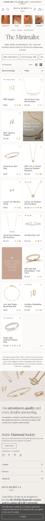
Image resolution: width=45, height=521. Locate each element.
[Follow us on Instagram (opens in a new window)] (3, 455)
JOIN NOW (9, 446)
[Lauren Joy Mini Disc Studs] (12, 190)
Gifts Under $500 (10, 57)
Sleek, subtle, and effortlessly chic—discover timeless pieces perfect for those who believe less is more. (22, 47)
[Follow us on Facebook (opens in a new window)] (9, 455)
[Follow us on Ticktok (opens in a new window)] (20, 455)
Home (13, 30)
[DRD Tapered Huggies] (12, 121)
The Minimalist (22, 36)
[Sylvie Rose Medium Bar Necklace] (12, 224)
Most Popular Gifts (29, 57)
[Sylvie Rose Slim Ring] (12, 155)
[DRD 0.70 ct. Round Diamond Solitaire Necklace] (33, 155)
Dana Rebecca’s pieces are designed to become (21, 499)
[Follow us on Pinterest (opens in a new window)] (15, 455)
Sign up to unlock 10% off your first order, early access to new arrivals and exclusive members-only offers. (22, 440)
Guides (19, 30)
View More (26, 366)
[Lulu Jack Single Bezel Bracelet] (12, 293)
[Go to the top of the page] (41, 346)
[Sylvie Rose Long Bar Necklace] (33, 88)
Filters (26, 71)
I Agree (22, 517)
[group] (12, 93)
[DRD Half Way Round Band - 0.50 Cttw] (33, 257)
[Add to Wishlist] (20, 80)
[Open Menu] (3, 9)
